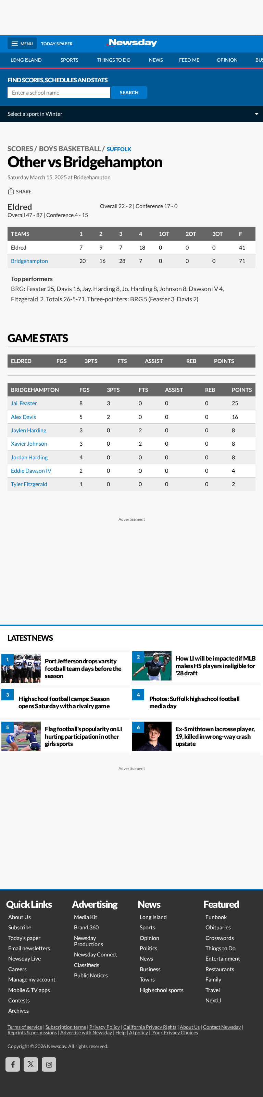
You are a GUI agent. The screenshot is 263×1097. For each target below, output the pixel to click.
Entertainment (222, 958)
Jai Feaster (24, 403)
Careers (17, 969)
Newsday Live (24, 958)
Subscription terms (66, 1027)
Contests (19, 1000)
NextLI (213, 1000)
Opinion (227, 60)
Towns (147, 979)
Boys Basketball (70, 148)
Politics (148, 948)
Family (213, 979)
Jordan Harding (29, 457)
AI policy (138, 1032)
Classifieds (86, 965)
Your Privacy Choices (174, 1032)
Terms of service (25, 1027)
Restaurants (219, 969)
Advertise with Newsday (86, 1032)
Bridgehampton (29, 260)
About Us (19, 917)
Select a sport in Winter (35, 113)
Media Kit (85, 917)
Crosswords (219, 938)
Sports (69, 60)
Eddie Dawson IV (31, 470)
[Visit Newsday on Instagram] (49, 1064)
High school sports (162, 990)
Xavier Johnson (29, 443)
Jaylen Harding (28, 430)
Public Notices (91, 975)
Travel (212, 990)
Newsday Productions (88, 941)
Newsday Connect (95, 954)
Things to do (113, 60)
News (156, 60)
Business (150, 969)
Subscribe (19, 927)
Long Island (26, 60)
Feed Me (189, 60)
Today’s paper (24, 938)
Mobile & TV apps (29, 990)
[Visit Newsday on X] (31, 1064)
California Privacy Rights (149, 1027)
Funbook (216, 917)
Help (120, 1032)
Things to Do (220, 948)
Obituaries (218, 927)
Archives (18, 1010)
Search (129, 92)
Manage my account (31, 979)
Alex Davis (23, 416)
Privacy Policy (104, 1027)
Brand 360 (86, 927)
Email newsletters (29, 948)
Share (24, 191)
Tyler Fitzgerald (29, 484)
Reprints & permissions (32, 1032)
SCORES (20, 148)
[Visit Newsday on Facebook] (12, 1064)
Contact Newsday (222, 1027)
